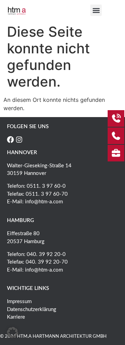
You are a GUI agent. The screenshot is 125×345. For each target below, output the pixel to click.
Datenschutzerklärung (31, 309)
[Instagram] (19, 139)
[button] (96, 10)
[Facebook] (10, 139)
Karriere (16, 317)
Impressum (19, 301)
